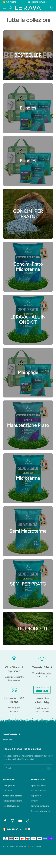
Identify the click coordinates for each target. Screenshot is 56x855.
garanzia (46, 673)
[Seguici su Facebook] (5, 821)
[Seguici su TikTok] (28, 821)
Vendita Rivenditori (11, 806)
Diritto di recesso (38, 790)
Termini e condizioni (40, 806)
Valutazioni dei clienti (12, 801)
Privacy (34, 801)
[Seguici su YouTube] (20, 821)
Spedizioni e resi (38, 785)
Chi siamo (7, 790)
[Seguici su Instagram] (13, 821)
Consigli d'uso (9, 785)
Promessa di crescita (40, 811)
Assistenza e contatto (12, 796)
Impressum (36, 796)
